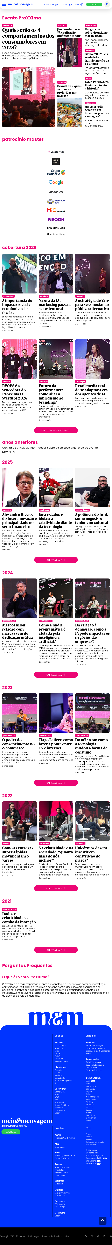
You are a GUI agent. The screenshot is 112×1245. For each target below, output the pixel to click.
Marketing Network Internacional (62, 1194)
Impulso (89, 1091)
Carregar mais (56, 560)
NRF (56, 1099)
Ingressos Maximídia (94, 1158)
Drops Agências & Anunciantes (98, 1051)
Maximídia (59, 1107)
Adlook (89, 1120)
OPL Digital (90, 1089)
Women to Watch (92, 1153)
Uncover (89, 1110)
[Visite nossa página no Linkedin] (104, 1236)
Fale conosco (91, 1144)
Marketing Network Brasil (65, 1155)
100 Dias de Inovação (94, 1045)
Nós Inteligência (92, 1097)
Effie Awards (60, 1110)
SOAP (88, 1081)
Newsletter (49, 4)
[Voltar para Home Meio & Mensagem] (24, 4)
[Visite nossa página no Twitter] (92, 1236)
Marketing (59, 1048)
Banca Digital (60, 1078)
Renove (89, 1136)
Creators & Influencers (95, 1065)
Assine (94, 4)
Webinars (58, 1075)
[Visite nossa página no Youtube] (111, 1236)
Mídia (57, 1051)
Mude (88, 1112)
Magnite (89, 1107)
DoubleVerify (91, 1118)
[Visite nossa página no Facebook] (86, 1236)
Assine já (11, 1131)
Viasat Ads (90, 1104)
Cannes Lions (60, 1092)
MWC (57, 1097)
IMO (88, 1083)
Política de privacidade (95, 1142)
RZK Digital (90, 1115)
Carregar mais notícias (56, 430)
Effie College (60, 1207)
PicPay (88, 1094)
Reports (58, 1083)
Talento (89, 1053)
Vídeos (57, 1072)
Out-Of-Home (91, 1067)
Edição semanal (92, 1150)
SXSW (57, 1094)
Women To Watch (61, 1061)
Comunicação (60, 1045)
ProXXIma (59, 1059)
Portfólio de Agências (63, 1080)
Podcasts (58, 1070)
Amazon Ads (91, 1086)
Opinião (58, 1056)
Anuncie (89, 1139)
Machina (89, 1102)
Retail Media (91, 1062)
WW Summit (59, 1102)
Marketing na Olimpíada (95, 1048)
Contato (64, 4)
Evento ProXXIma (62, 1105)
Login (77, 4)
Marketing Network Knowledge (62, 1168)
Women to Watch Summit (65, 1138)
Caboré (58, 1113)
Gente (57, 1053)
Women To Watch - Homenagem (62, 1173)
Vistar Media (91, 1099)
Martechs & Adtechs (94, 1070)
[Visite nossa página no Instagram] (98, 1236)
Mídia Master (60, 1147)
